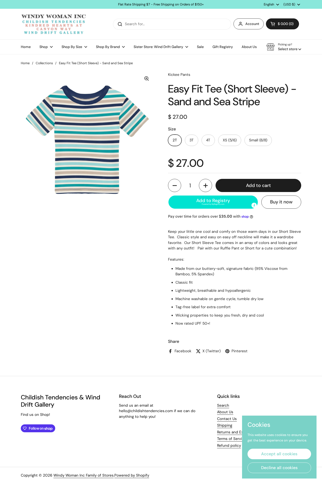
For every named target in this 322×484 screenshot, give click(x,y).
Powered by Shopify (131, 475)
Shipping (224, 425)
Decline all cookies (279, 467)
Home (25, 63)
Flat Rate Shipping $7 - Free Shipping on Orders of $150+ (161, 4)
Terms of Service (231, 438)
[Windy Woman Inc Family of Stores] (54, 24)
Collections (44, 63)
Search (223, 405)
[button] (282, 23)
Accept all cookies (279, 454)
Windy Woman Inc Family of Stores (83, 475)
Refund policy (229, 445)
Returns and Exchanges (237, 432)
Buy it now (281, 202)
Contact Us (227, 418)
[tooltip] (254, 205)
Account (252, 23)
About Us (225, 411)
